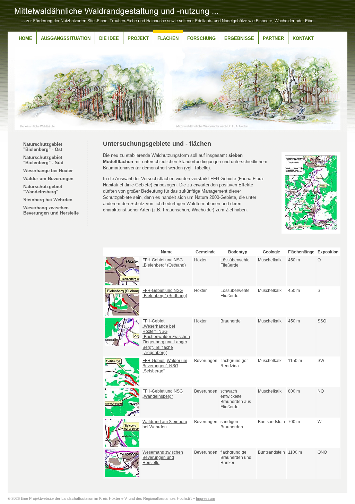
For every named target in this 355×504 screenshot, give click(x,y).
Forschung (201, 38)
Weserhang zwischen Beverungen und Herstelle (51, 210)
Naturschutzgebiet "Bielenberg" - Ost (42, 147)
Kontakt (303, 38)
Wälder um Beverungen (48, 178)
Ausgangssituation (65, 38)
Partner (273, 38)
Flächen (168, 38)
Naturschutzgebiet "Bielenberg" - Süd (43, 160)
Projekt (138, 38)
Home (25, 38)
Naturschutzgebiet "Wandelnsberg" (42, 189)
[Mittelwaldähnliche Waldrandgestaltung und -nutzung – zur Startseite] (164, 21)
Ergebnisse (239, 38)
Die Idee (109, 38)
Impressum (205, 498)
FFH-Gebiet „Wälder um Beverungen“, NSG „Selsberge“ (164, 365)
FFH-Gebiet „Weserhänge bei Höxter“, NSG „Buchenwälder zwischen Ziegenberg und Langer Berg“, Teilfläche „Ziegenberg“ (166, 337)
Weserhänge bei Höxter (48, 170)
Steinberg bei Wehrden (47, 199)
